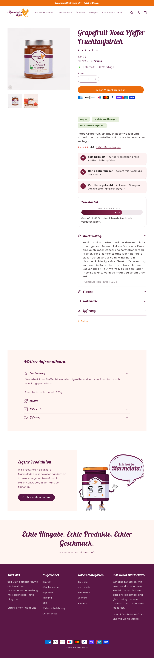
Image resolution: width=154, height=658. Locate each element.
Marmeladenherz (80, 647)
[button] (45, 12)
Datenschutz (50, 613)
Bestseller (83, 582)
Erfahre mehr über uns (36, 497)
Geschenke (84, 592)
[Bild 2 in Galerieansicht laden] (31, 101)
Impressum (49, 592)
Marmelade (84, 587)
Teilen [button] (84, 321)
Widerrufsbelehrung (54, 608)
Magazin (82, 603)
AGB (45, 603)
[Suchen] (131, 12)
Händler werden (51, 587)
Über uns (83, 597)
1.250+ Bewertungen (108, 147)
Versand (98, 61)
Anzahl (81, 73)
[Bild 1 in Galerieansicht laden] (15, 101)
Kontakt (47, 582)
